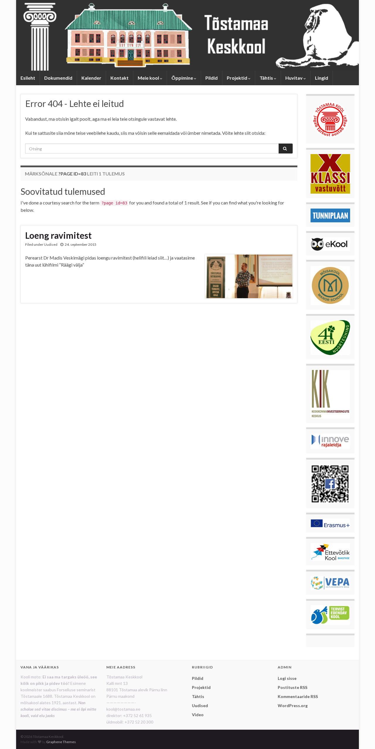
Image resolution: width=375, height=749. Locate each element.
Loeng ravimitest (58, 235)
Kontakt (119, 78)
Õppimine (182, 78)
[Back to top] (361, 735)
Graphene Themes (61, 742)
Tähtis (267, 78)
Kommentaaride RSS (298, 696)
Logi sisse (287, 678)
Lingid (321, 78)
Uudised (50, 244)
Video (198, 714)
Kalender (91, 78)
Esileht (28, 78)
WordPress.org (293, 705)
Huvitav (294, 78)
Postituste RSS (292, 687)
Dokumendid (58, 78)
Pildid (211, 78)
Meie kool (149, 78)
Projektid (237, 78)
